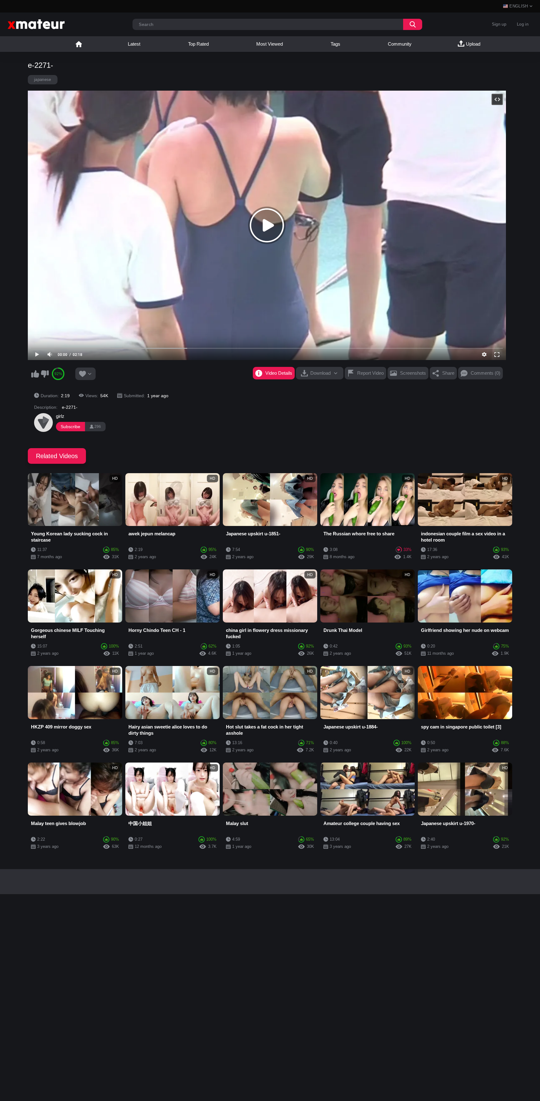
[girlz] (43, 422)
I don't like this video (45, 374)
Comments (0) (485, 373)
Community (400, 44)
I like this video (35, 374)
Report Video (370, 373)
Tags (335, 44)
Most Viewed (269, 44)
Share (448, 373)
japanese (42, 79)
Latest (134, 44)
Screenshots (413, 373)
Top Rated (198, 44)
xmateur (79, 44)
